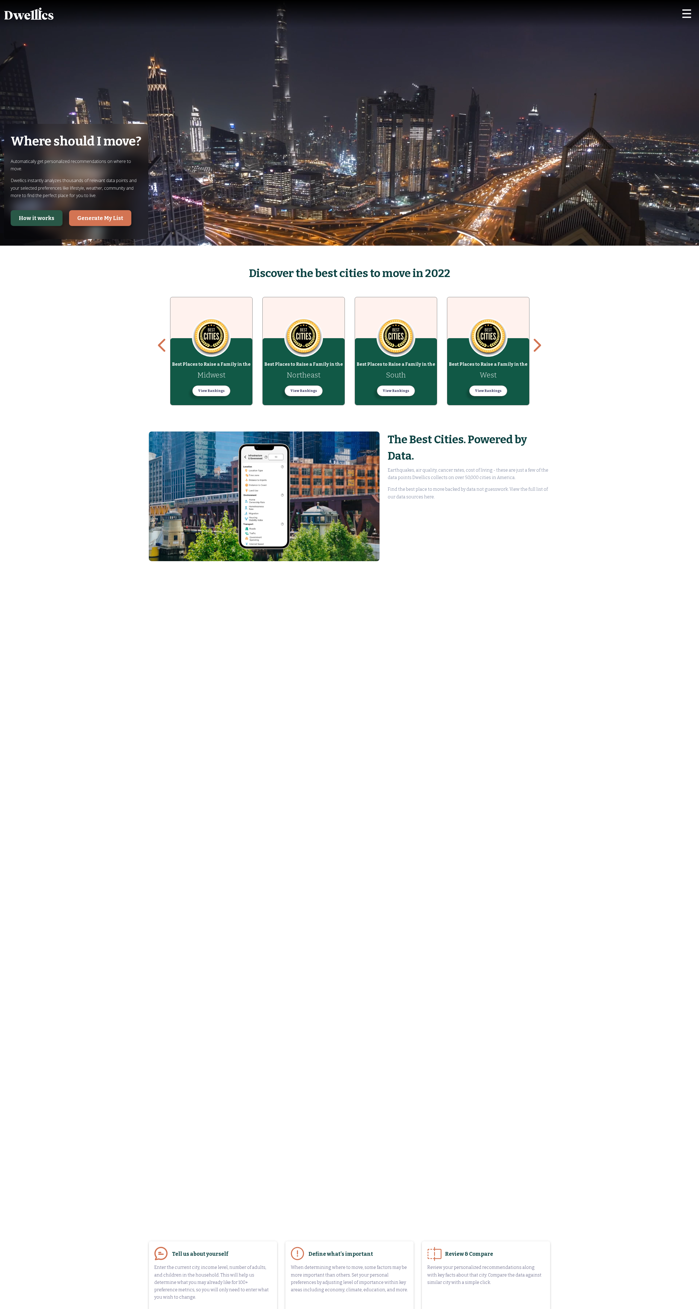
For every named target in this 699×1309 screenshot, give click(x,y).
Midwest (211, 375)
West (488, 375)
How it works (36, 218)
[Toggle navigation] (687, 13)
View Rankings (211, 391)
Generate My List (100, 218)
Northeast (304, 375)
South (396, 375)
